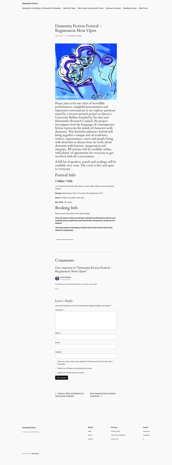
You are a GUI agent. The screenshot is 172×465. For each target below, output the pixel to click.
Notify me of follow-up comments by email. (75, 368)
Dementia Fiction (30, 3)
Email (58, 343)
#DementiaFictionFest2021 (65, 239)
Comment (59, 310)
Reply (57, 289)
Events (79, 36)
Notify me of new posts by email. (71, 373)
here (88, 213)
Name (58, 333)
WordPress (35, 453)
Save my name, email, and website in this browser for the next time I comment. (85, 362)
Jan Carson (71, 36)
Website (58, 352)
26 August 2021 (65, 279)
